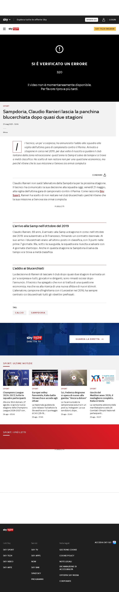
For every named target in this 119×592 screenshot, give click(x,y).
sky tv (34, 550)
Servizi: (34, 543)
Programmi (37, 579)
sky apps (36, 555)
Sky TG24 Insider (105, 29)
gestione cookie (68, 550)
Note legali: (65, 543)
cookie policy (67, 555)
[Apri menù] (4, 28)
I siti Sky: (7, 543)
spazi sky (36, 573)
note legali (66, 561)
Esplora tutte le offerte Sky (32, 19)
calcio (19, 313)
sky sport (8, 550)
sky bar (35, 567)
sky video (8, 561)
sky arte (7, 567)
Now (33, 561)
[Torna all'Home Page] (14, 28)
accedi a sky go (103, 542)
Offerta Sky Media (69, 575)
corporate (65, 581)
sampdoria (38, 313)
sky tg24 (7, 555)
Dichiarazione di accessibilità (68, 567)
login (112, 19)
